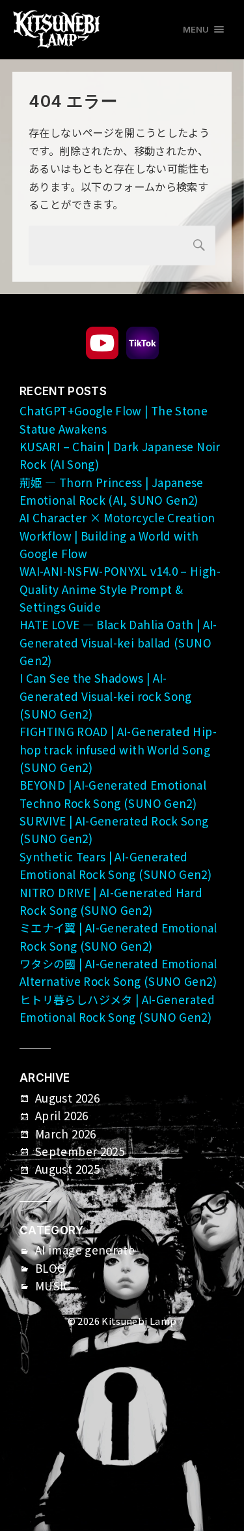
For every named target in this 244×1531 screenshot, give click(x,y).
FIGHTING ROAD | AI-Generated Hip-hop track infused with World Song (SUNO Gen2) (118, 749)
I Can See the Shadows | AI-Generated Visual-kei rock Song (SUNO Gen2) (106, 696)
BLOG (50, 1268)
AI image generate (85, 1249)
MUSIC (53, 1285)
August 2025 (67, 1169)
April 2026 (61, 1115)
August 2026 (67, 1098)
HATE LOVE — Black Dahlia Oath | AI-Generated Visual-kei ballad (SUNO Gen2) (118, 642)
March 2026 (65, 1133)
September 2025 (79, 1151)
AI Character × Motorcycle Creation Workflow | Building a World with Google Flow (117, 535)
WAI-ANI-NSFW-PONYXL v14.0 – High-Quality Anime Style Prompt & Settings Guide (120, 589)
